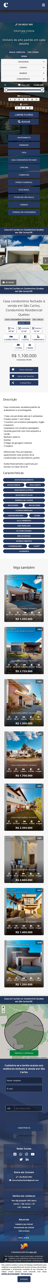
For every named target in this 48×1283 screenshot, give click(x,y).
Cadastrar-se (24, 1128)
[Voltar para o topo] (6, 1259)
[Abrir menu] (43, 4)
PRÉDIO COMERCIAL (24, 182)
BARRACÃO (24, 145)
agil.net (33, 1252)
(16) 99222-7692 (25, 24)
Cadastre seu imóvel (24, 1224)
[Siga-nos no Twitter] (21, 1159)
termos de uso (26, 1274)
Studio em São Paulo (24, 197)
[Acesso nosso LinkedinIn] (27, 1159)
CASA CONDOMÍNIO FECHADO (24, 160)
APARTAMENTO (24, 137)
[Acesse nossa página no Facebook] (15, 1154)
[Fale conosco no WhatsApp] (20, 1154)
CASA (24, 152)
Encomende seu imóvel (24, 1227)
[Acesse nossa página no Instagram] (26, 1154)
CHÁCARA (24, 167)
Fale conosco (24, 1231)
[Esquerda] (2, 260)
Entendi (24, 1279)
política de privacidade (10, 1274)
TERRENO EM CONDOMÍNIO (24, 212)
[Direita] (45, 260)
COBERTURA (24, 175)
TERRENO (24, 204)
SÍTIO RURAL (24, 190)
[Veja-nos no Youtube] (32, 1154)
